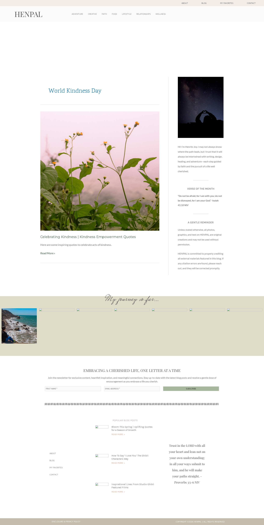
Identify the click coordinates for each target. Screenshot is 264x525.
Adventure (77, 14)
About (185, 3)
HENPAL (28, 14)
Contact (251, 3)
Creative (92, 14)
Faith (104, 14)
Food (114, 14)
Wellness (161, 14)
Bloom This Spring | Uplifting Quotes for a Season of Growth (132, 428)
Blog (204, 3)
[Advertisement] (132, 44)
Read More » (47, 253)
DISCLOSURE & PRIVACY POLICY (66, 521)
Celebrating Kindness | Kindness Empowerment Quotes (88, 237)
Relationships (143, 14)
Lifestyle (127, 14)
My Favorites (226, 3)
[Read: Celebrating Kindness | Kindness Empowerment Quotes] (99, 170)
